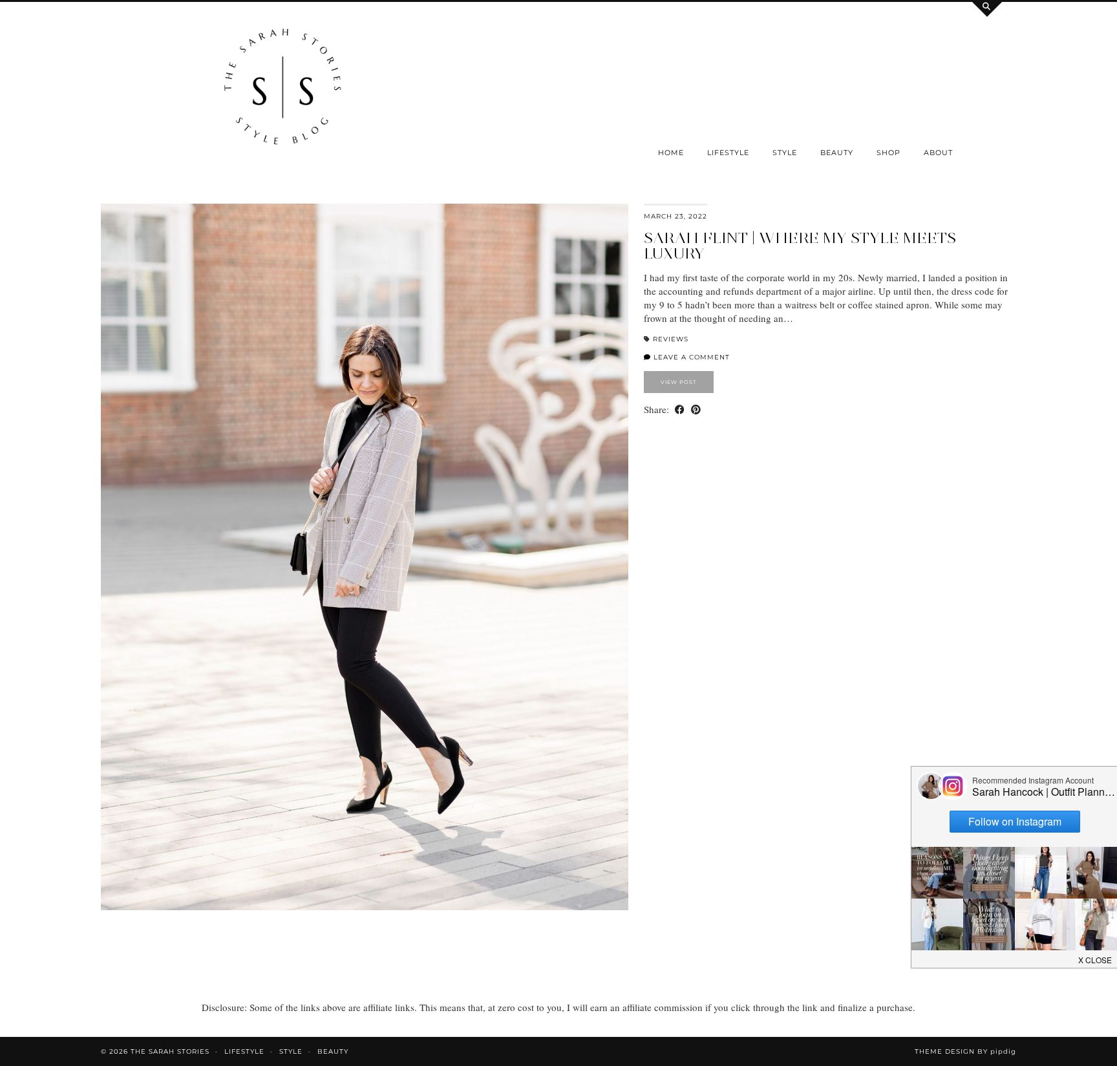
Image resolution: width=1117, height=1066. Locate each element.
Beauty (836, 152)
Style (784, 152)
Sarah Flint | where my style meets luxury (800, 245)
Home (671, 152)
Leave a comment (690, 357)
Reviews (670, 339)
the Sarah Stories (170, 1051)
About (938, 152)
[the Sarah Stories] (283, 90)
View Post (679, 382)
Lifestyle (728, 152)
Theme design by (965, 1051)
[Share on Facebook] (680, 409)
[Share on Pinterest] (696, 409)
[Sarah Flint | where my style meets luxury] (364, 557)
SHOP (888, 152)
